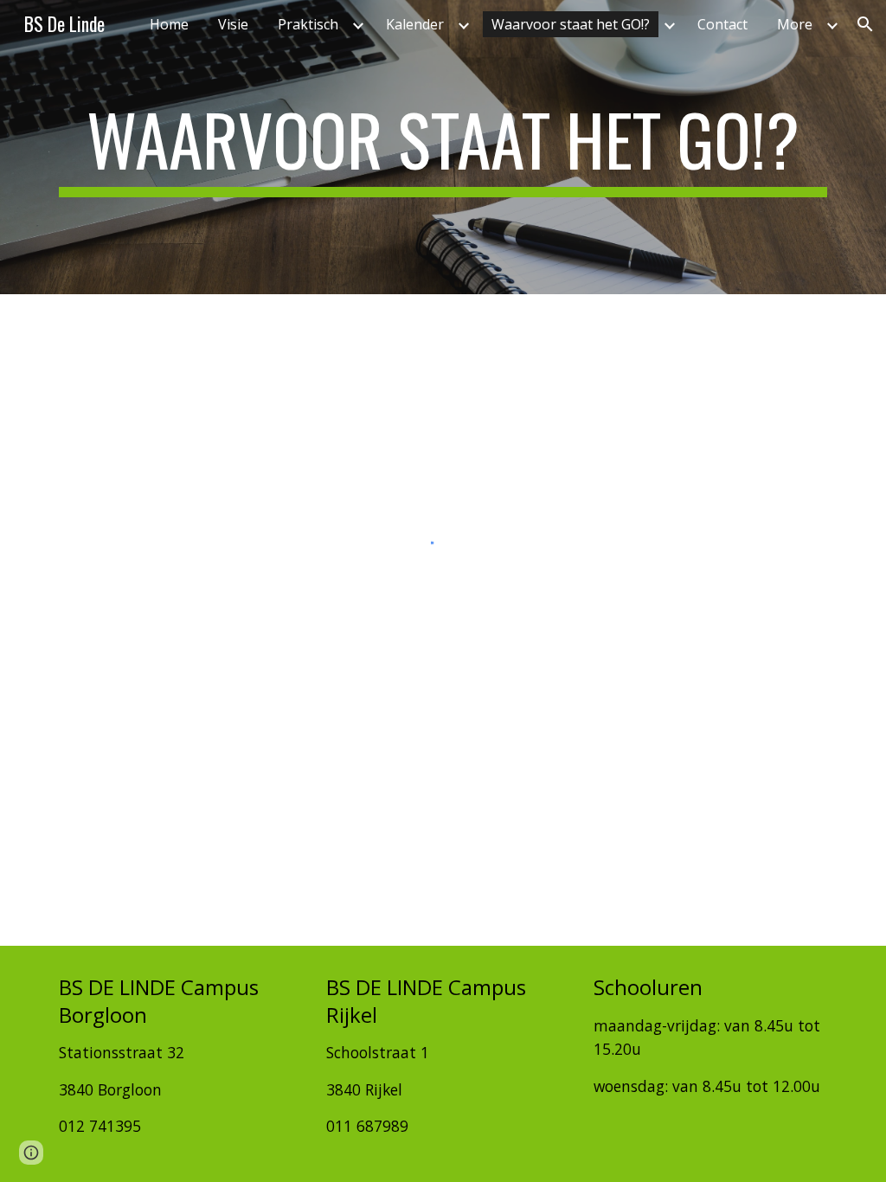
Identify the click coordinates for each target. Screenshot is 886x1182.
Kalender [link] (415, 24)
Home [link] (169, 24)
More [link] (794, 24)
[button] (865, 24)
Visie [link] (233, 24)
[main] (443, 147)
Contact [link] (722, 24)
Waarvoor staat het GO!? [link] (570, 24)
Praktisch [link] (308, 24)
